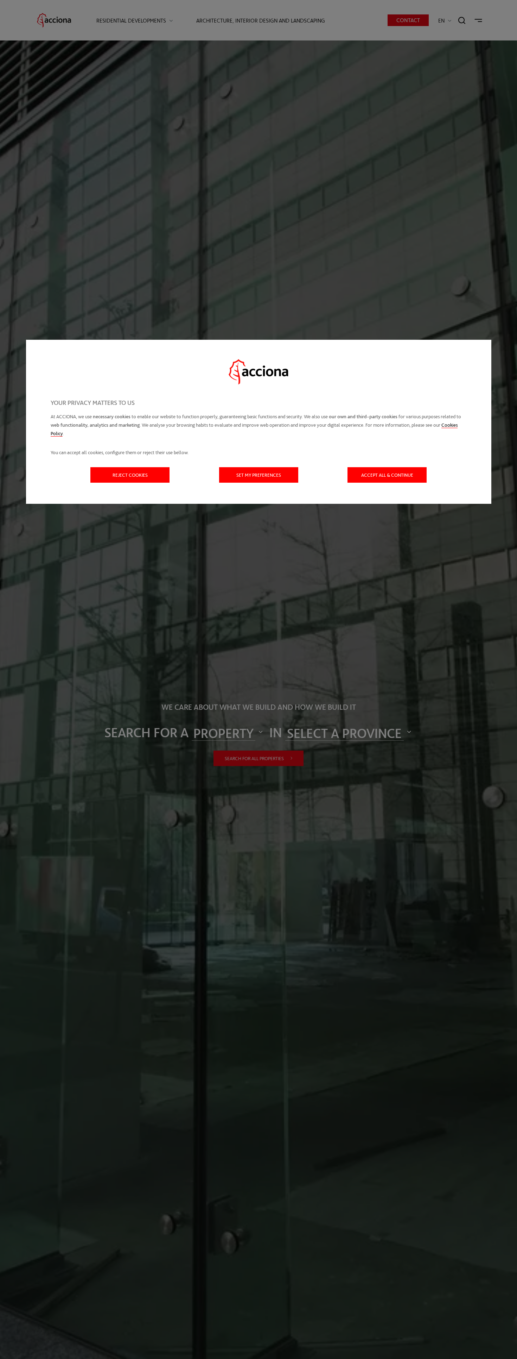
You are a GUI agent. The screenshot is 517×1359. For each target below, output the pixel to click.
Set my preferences (258, 475)
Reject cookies (130, 475)
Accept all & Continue (387, 475)
